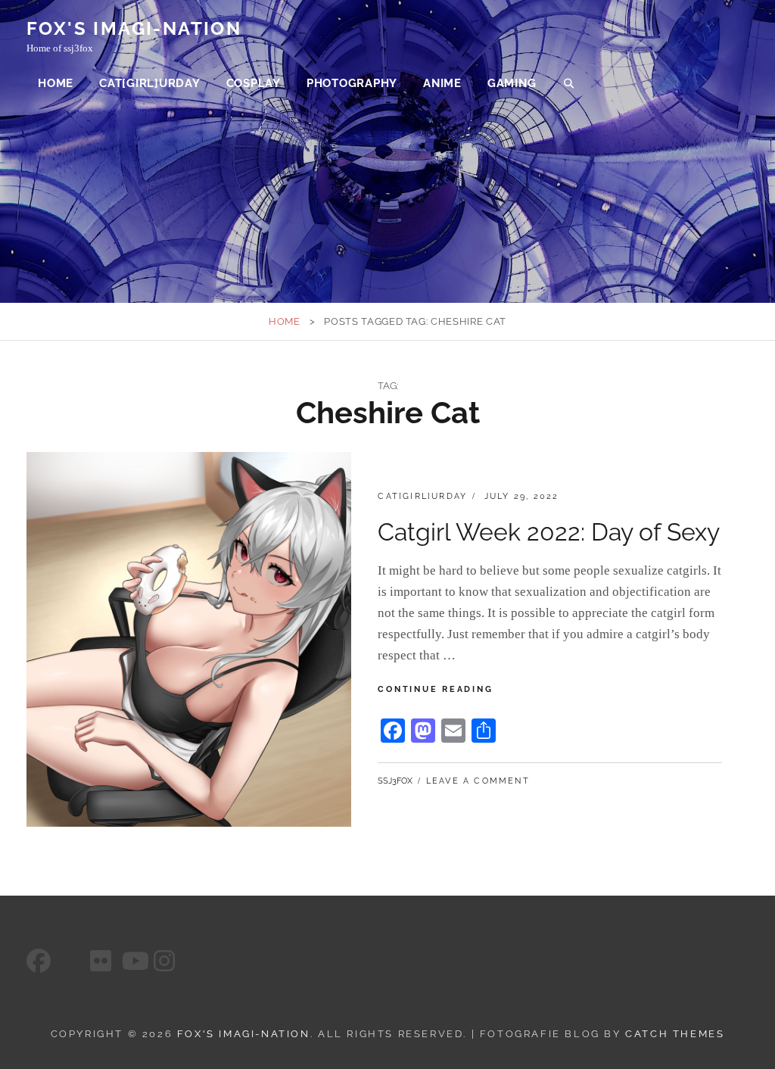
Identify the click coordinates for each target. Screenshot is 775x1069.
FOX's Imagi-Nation (133, 28)
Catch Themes (674, 1033)
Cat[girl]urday (150, 83)
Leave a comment (478, 781)
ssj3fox (395, 781)
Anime (442, 83)
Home (55, 83)
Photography (352, 83)
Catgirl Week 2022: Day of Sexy (549, 532)
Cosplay (253, 83)
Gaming (512, 83)
